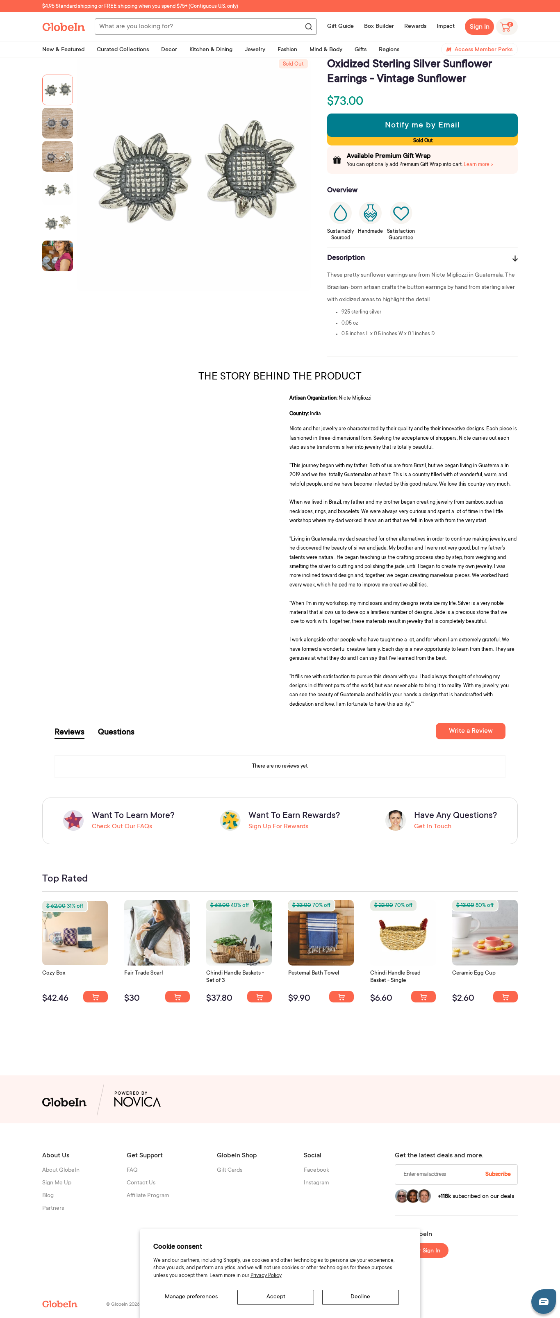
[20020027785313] (423, 996)
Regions (389, 50)
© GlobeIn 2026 (122, 1304)
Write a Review (471, 731)
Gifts (361, 50)
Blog (48, 1196)
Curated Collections (123, 50)
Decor (169, 50)
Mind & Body (326, 50)
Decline (360, 1297)
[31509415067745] (505, 996)
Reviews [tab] (69, 732)
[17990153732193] (95, 996)
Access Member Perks (483, 50)
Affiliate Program (148, 1196)
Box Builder (379, 26)
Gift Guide (340, 26)
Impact (446, 26)
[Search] (308, 27)
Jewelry (255, 50)
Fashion (287, 50)
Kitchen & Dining (210, 50)
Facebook (316, 1170)
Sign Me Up (56, 1183)
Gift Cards (229, 1170)
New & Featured (63, 50)
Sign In (479, 27)
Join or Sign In (421, 1251)
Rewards (415, 26)
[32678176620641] (177, 996)
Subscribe (498, 1174)
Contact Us (141, 1183)
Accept (275, 1297)
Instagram (316, 1183)
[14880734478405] (259, 996)
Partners (53, 1208)
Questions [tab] (116, 732)
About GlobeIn (61, 1170)
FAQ (132, 1170)
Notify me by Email (422, 125)
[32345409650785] (341, 996)
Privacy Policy (266, 1276)
